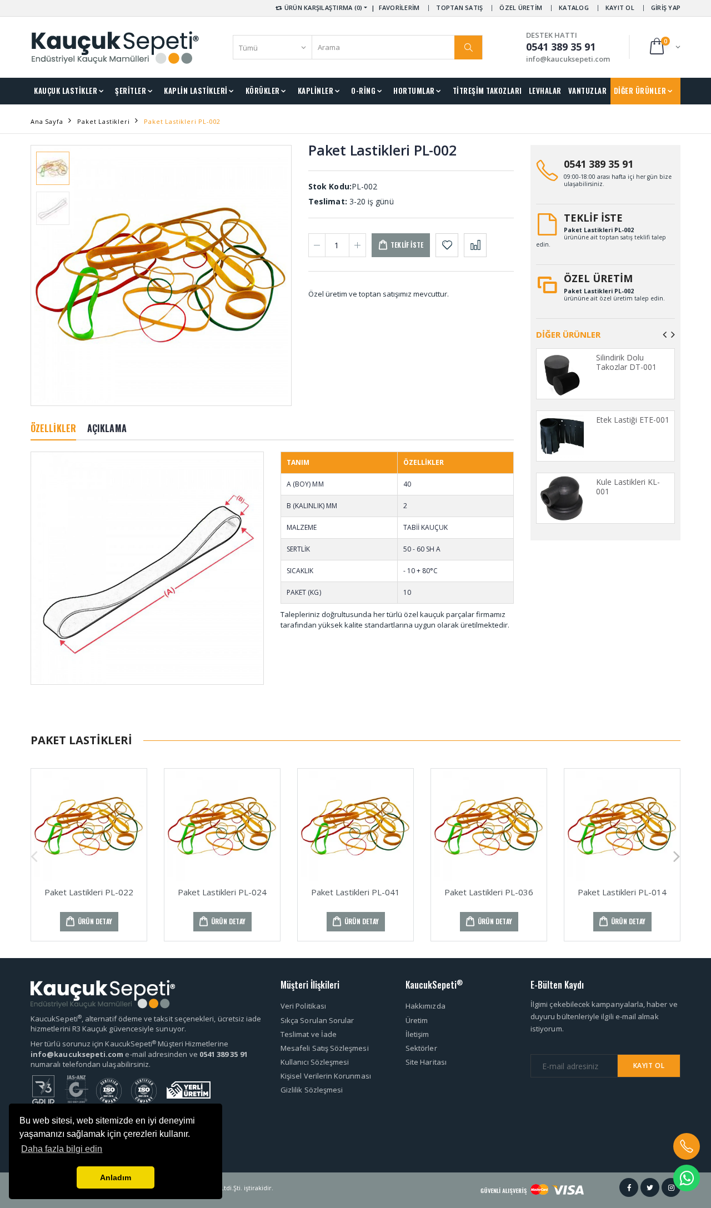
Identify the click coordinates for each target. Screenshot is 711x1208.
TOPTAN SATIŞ (459, 7)
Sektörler (421, 1048)
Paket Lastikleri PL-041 (355, 892)
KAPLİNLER (316, 90)
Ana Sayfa (47, 121)
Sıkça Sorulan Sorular (317, 1020)
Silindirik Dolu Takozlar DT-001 (626, 362)
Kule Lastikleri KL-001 (628, 487)
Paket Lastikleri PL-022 (88, 892)
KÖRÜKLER (263, 90)
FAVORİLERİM (399, 7)
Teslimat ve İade (309, 1034)
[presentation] (48, 275)
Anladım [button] (115, 1177)
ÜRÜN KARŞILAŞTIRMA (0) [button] (323, 7)
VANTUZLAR (587, 90)
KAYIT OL (619, 7)
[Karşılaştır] (475, 245)
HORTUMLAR (414, 90)
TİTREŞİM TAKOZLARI (487, 90)
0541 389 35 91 (598, 164)
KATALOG (574, 7)
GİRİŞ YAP (665, 7)
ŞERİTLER (130, 90)
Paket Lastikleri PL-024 (222, 892)
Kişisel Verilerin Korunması (326, 1076)
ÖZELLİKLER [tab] (53, 428)
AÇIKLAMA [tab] (107, 428)
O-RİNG (363, 90)
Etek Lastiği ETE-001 (632, 419)
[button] (664, 47)
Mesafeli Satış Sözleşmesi (325, 1048)
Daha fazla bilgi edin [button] (61, 1149)
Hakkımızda (425, 1006)
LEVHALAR (545, 90)
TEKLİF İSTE (593, 217)
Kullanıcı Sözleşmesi (315, 1062)
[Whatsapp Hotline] (686, 1178)
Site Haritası (426, 1062)
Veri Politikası (303, 1006)
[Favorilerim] (446, 245)
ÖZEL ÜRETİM (520, 7)
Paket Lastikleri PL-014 (622, 892)
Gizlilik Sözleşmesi (312, 1090)
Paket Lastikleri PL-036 (488, 892)
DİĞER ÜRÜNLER (640, 90)
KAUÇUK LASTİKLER (65, 90)
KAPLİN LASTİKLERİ (196, 90)
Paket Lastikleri (103, 121)
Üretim (416, 1020)
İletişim (417, 1034)
